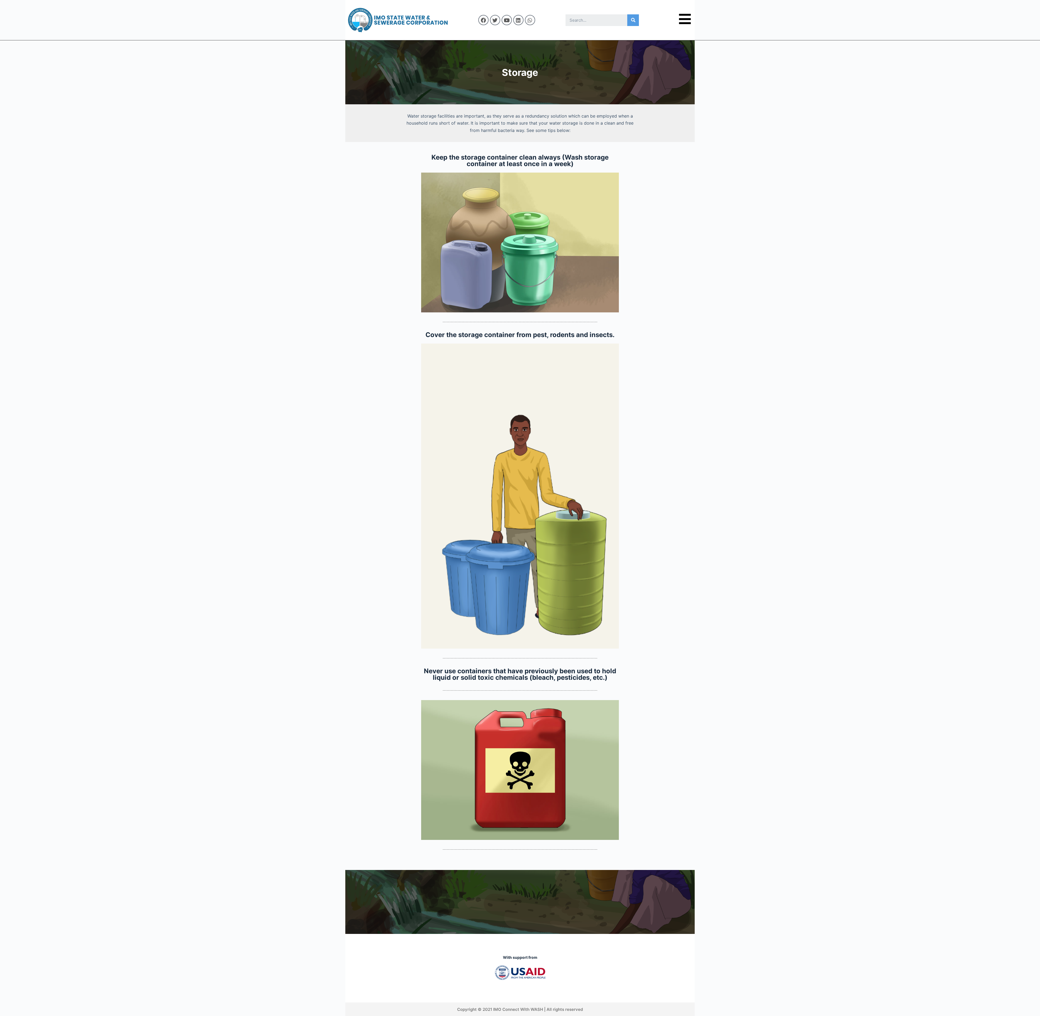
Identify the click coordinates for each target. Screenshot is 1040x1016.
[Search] (633, 20)
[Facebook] (483, 20)
